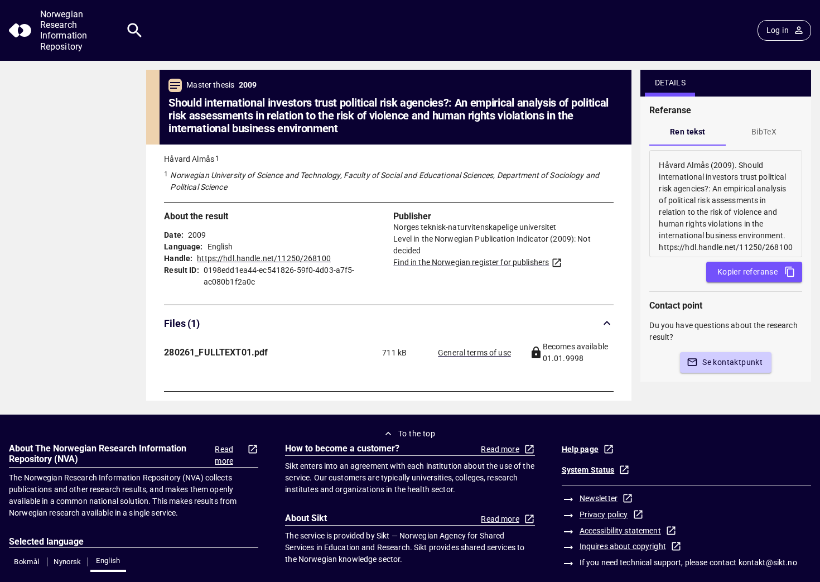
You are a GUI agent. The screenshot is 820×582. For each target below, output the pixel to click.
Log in (777, 30)
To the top (416, 433)
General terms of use (474, 352)
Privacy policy (604, 514)
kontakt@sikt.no (768, 562)
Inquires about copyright (623, 546)
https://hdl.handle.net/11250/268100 (264, 258)
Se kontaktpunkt (732, 362)
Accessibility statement (620, 530)
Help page (580, 449)
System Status (588, 469)
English (108, 560)
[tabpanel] (725, 203)
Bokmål (26, 561)
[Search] (134, 30)
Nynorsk (67, 561)
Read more (224, 455)
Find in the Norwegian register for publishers (471, 262)
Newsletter (599, 498)
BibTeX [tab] (763, 131)
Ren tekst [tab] (688, 131)
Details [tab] (670, 82)
